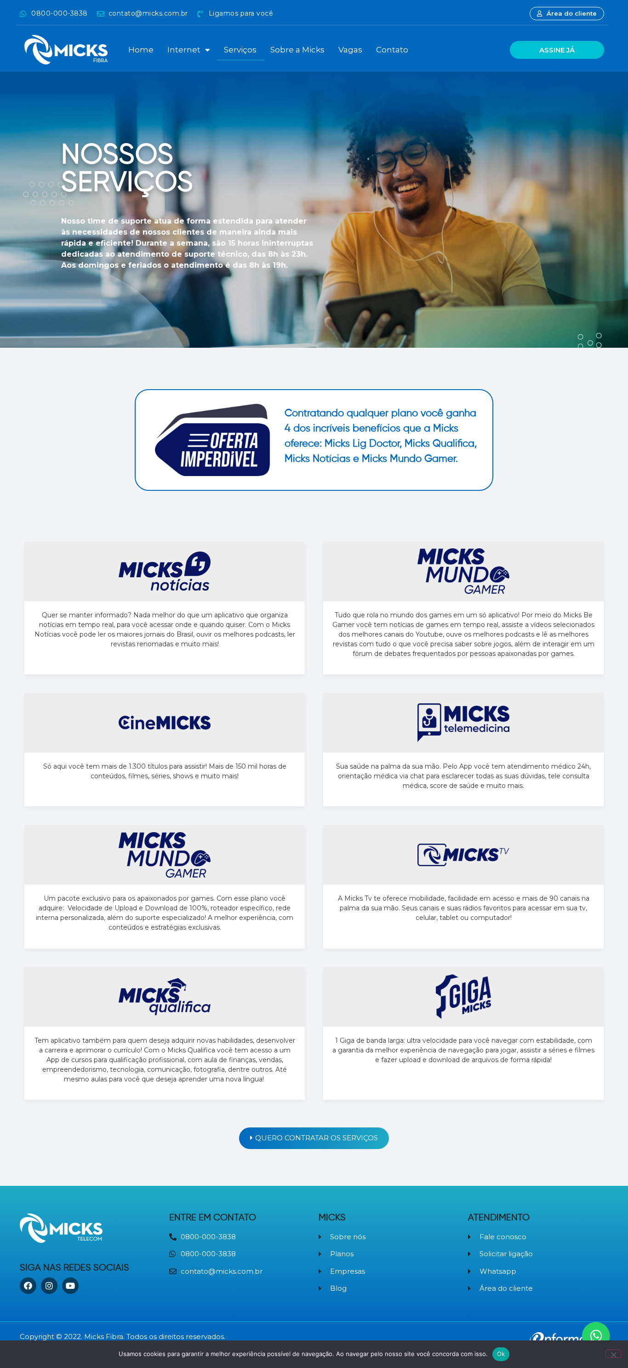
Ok (501, 1353)
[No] (613, 1354)
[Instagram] (49, 1285)
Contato (392, 49)
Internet (183, 49)
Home (141, 49)
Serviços (240, 49)
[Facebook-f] (28, 1285)
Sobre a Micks (297, 49)
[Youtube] (70, 1285)
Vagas (350, 49)
